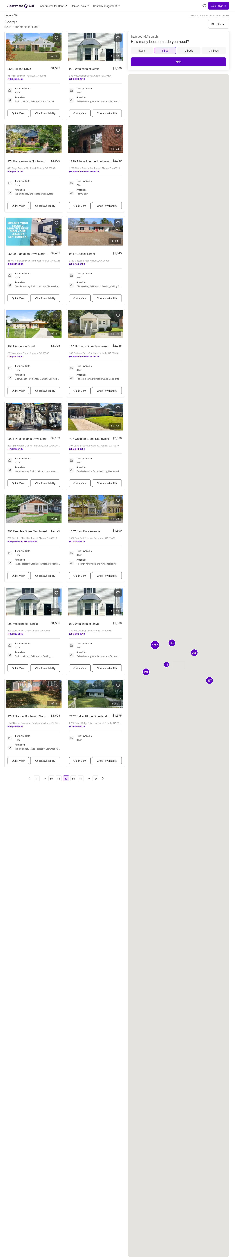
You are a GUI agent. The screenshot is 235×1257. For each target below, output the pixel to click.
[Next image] (59, 47)
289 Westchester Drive (84, 624)
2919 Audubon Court (21, 346)
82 (66, 778)
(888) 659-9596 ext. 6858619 (84, 171)
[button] (155, 645)
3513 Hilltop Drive (19, 69)
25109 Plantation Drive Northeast (29, 254)
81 (58, 778)
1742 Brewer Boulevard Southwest (30, 716)
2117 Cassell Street (82, 254)
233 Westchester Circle (84, 69)
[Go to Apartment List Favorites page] (204, 6)
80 (51, 778)
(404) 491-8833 (15, 726)
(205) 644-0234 (15, 264)
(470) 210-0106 (15, 449)
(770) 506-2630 (77, 726)
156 (95, 778)
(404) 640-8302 (15, 171)
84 (80, 778)
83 (73, 778)
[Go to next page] (103, 778)
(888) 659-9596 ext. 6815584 (22, 541)
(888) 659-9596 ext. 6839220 (84, 356)
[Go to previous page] (29, 778)
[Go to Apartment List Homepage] (21, 6)
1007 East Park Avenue (84, 531)
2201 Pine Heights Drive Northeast (30, 439)
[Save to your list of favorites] (56, 38)
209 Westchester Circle (23, 624)
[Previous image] (9, 47)
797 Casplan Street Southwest (89, 439)
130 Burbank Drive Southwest (88, 346)
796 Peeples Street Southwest (27, 531)
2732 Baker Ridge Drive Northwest (92, 716)
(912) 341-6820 (77, 541)
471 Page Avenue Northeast (26, 161)
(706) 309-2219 (77, 79)
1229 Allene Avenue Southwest (89, 161)
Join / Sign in (218, 6)
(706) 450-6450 (15, 79)
